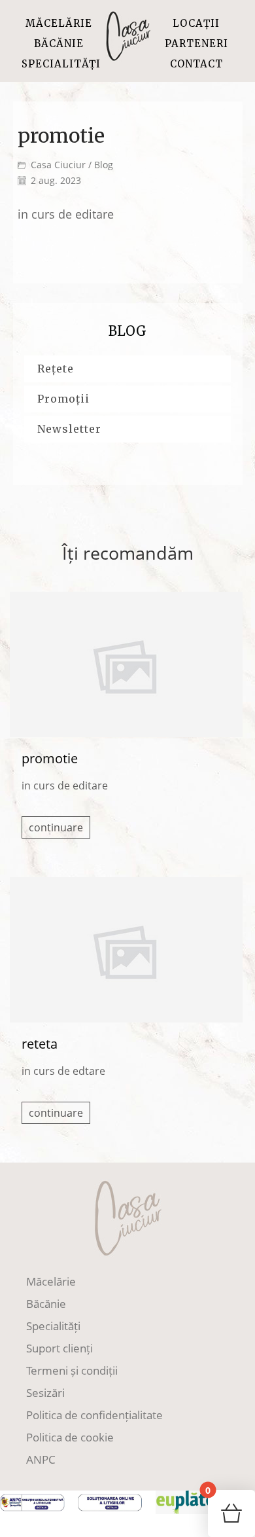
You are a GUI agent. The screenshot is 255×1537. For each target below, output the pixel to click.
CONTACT (196, 64)
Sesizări (45, 1392)
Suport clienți (59, 1348)
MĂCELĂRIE (59, 23)
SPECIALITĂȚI (61, 64)
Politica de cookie (70, 1437)
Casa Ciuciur (58, 164)
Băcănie (46, 1303)
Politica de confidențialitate (94, 1414)
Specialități (53, 1325)
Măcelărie (51, 1281)
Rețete (55, 368)
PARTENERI (196, 43)
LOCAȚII (196, 23)
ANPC (41, 1459)
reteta (40, 1044)
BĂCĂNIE (59, 43)
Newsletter (69, 428)
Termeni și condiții (72, 1370)
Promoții (63, 398)
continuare (56, 827)
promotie (50, 758)
